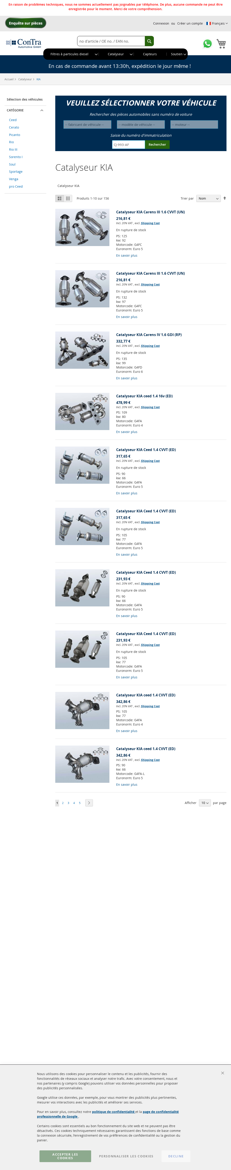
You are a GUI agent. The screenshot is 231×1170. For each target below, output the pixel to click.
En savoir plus (126, 255)
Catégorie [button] (15, 110)
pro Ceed (16, 186)
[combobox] (115, 41)
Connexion (161, 23)
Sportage (16, 171)
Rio (11, 142)
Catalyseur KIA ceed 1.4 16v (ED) (144, 396)
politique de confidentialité (113, 1112)
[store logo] (24, 43)
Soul (12, 164)
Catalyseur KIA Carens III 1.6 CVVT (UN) (150, 212)
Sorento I (16, 157)
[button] (217, 23)
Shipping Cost (150, 223)
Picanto (14, 135)
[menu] (115, 54)
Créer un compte (190, 23)
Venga (13, 179)
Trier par (187, 198)
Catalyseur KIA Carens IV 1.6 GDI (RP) (149, 334)
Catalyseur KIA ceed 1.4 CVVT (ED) (145, 695)
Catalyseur (25, 79)
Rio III (13, 149)
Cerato (14, 127)
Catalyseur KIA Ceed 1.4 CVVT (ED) (146, 449)
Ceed (13, 120)
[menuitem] (71, 54)
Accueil (9, 79)
